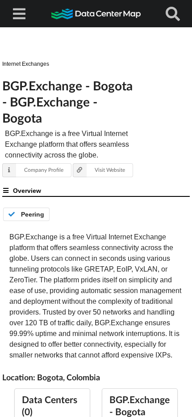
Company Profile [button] (43, 169)
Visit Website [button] (110, 169)
